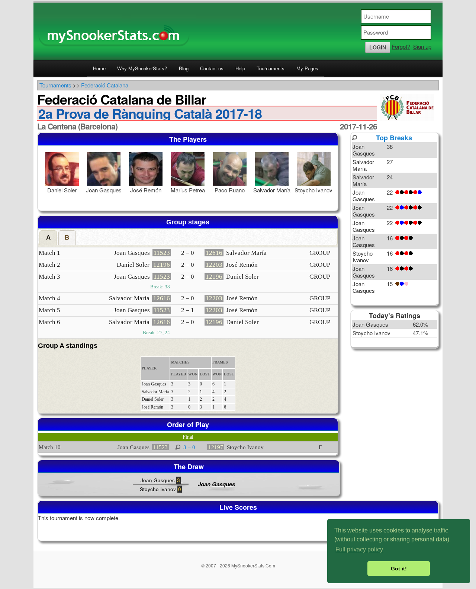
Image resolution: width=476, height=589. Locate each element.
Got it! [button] (399, 569)
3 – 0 (189, 447)
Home (99, 68)
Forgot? (401, 46)
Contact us (211, 68)
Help (240, 68)
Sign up (422, 46)
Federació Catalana (104, 85)
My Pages (307, 68)
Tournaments (270, 68)
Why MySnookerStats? (142, 68)
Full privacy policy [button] (359, 549)
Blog (184, 68)
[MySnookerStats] (238, 31)
